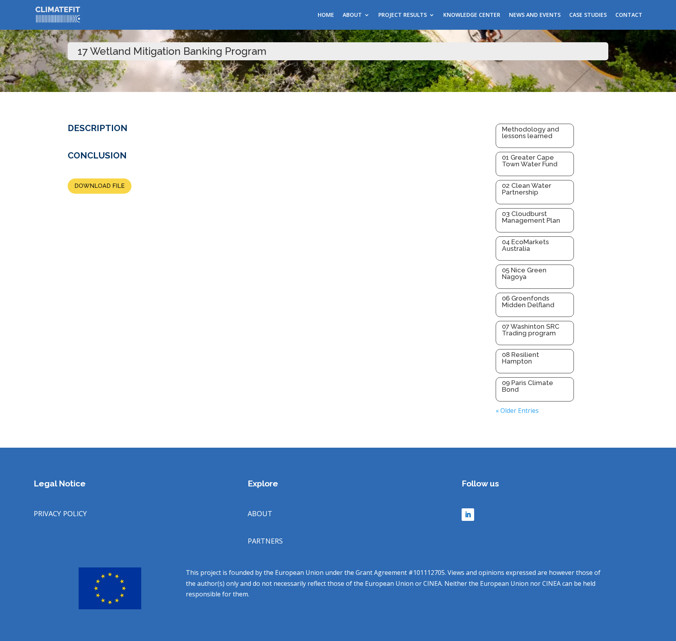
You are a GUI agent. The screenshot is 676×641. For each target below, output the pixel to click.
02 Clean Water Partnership (526, 189)
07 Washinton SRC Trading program (530, 329)
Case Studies (588, 14)
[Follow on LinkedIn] (468, 514)
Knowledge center (471, 14)
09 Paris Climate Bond (527, 386)
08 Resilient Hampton (520, 358)
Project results (402, 14)
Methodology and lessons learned (530, 132)
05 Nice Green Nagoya (524, 273)
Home (326, 14)
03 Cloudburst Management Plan (531, 217)
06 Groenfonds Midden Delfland (528, 301)
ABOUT (260, 513)
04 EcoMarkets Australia (525, 245)
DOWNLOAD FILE (99, 185)
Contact (628, 14)
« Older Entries (517, 410)
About (352, 14)
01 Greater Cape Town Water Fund (529, 160)
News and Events (535, 14)
